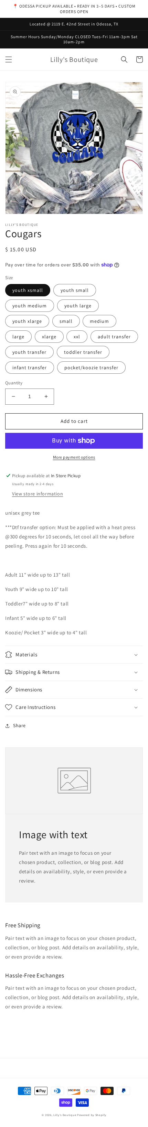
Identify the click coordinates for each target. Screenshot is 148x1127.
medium (99, 321)
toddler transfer (83, 352)
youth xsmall (27, 290)
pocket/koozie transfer (91, 367)
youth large (78, 306)
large (18, 336)
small (66, 321)
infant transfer (29, 367)
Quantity (13, 383)
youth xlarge (27, 321)
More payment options (74, 457)
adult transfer (114, 336)
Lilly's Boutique (64, 1115)
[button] (8, 59)
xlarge (49, 336)
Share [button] (19, 725)
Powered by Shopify (91, 1115)
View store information (37, 494)
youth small (75, 290)
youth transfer (29, 352)
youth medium (29, 306)
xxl (77, 336)
